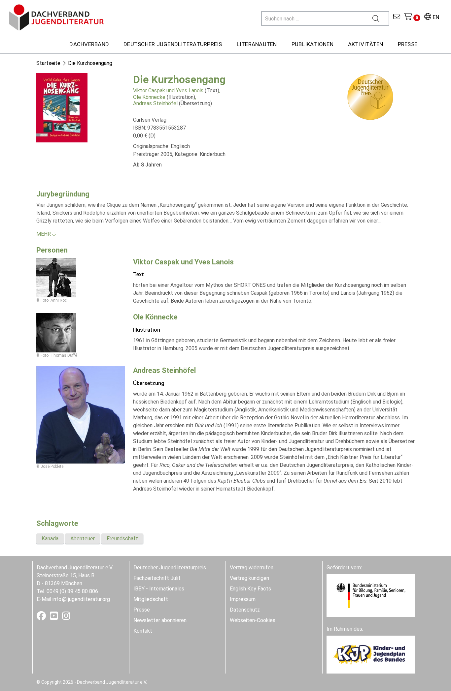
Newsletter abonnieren (160, 620)
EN (435, 17)
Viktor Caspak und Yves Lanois (168, 90)
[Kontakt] (396, 17)
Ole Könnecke (149, 97)
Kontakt (142, 631)
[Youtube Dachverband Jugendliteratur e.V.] (54, 617)
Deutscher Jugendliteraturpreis (169, 567)
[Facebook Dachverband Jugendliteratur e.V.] (42, 617)
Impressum (243, 599)
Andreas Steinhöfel (155, 103)
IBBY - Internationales (158, 589)
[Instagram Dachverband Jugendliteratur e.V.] (66, 617)
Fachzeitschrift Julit (157, 578)
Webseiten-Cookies (252, 620)
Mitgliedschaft (150, 599)
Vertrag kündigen (249, 578)
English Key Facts (250, 589)
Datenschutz (245, 610)
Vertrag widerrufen (251, 567)
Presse (141, 610)
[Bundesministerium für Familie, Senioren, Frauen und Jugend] (371, 595)
